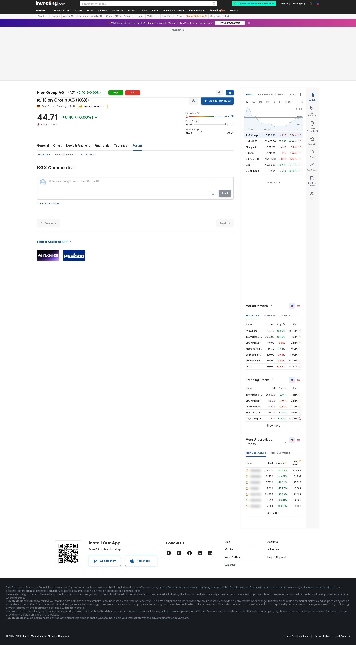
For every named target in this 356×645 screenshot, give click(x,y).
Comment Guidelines (48, 203)
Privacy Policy (322, 636)
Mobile (229, 549)
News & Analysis (78, 145)
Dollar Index (252, 171)
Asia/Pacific (168, 16)
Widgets (230, 564)
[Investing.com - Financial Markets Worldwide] (50, 3)
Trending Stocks (258, 380)
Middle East (153, 16)
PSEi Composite (254, 135)
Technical (121, 145)
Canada (56, 16)
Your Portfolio (233, 557)
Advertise (273, 549)
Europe (140, 16)
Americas (128, 16)
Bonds (281, 94)
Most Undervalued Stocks (259, 442)
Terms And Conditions (296, 636)
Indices (250, 94)
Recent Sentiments (65, 154)
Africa (180, 16)
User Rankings (88, 154)
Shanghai (251, 147)
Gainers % (269, 315)
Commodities (265, 94)
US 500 (250, 153)
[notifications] (311, 3)
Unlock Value (222, 116)
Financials (102, 145)
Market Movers (257, 306)
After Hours (82, 16)
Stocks (42, 16)
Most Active (252, 315)
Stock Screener (197, 10)
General (43, 145)
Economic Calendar (173, 10)
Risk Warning (343, 636)
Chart (57, 145)
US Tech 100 (252, 159)
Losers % (284, 315)
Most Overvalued (280, 452)
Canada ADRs (113, 16)
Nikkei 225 (251, 141)
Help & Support (276, 557)
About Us (272, 541)
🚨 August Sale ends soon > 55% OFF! (254, 3)
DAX (248, 165)
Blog (227, 541)
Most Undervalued (256, 452)
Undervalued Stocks (220, 16)
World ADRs (97, 16)
